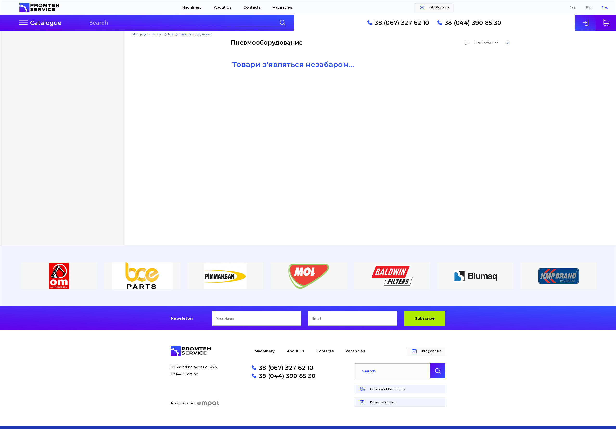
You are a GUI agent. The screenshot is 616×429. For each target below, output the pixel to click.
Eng (605, 7)
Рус (589, 7)
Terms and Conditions (387, 389)
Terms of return (382, 402)
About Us (222, 7)
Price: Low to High (486, 43)
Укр (573, 7)
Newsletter (182, 318)
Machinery (192, 7)
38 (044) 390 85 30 (473, 23)
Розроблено (183, 403)
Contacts (252, 7)
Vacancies (282, 7)
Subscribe (425, 318)
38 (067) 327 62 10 (402, 23)
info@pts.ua (439, 7)
